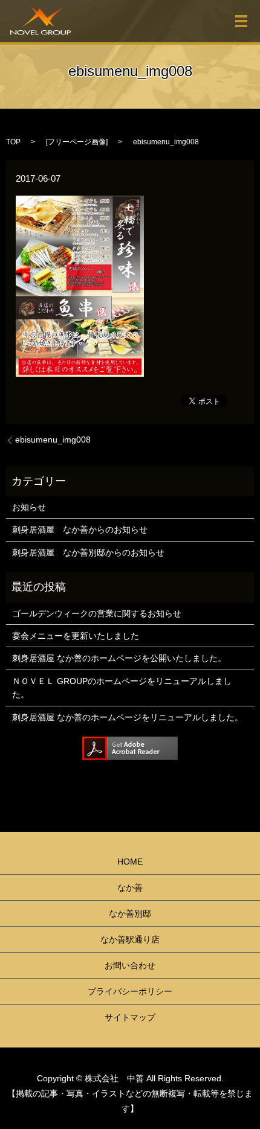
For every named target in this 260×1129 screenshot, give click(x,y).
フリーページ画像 (77, 142)
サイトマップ (130, 1017)
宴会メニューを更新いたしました (75, 636)
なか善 (130, 887)
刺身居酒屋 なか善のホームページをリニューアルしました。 (127, 717)
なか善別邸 (130, 913)
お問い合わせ (130, 965)
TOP (13, 142)
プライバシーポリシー (130, 991)
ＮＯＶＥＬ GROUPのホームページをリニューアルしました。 (122, 687)
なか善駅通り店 (130, 939)
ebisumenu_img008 (53, 439)
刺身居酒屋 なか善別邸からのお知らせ (88, 552)
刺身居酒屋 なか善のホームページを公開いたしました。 (119, 658)
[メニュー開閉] (241, 21)
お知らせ (29, 507)
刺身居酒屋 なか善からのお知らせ (80, 529)
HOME (130, 861)
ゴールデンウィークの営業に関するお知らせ (96, 613)
